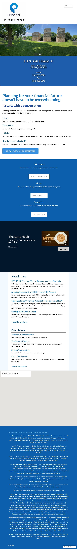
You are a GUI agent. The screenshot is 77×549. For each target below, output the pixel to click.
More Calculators (19, 366)
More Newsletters (19, 322)
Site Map (11, 545)
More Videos (12, 247)
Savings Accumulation (20, 350)
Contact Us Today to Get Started (20, 151)
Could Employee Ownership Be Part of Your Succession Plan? (36, 301)
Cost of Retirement (19, 356)
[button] (68, 6)
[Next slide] (74, 42)
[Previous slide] (2, 42)
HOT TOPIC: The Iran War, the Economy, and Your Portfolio (36, 281)
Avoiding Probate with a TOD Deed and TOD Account (33, 292)
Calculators (18, 330)
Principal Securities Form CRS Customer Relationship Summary (28, 432)
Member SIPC (63, 522)
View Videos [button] (38, 196)
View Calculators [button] (38, 177)
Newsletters (18, 276)
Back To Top (68, 546)
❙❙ (40, 54)
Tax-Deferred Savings (20, 341)
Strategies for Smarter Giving (23, 312)
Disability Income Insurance (22, 335)
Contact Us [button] (38, 215)
